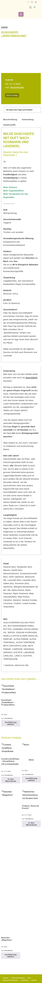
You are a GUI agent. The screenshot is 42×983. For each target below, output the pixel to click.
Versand (5, 978)
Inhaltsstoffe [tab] (9, 125)
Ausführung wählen (11, 723)
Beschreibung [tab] (10, 119)
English (36, 2)
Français (32, 2)
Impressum (24, 980)
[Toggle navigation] (21, 14)
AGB (28, 978)
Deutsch (28, 2)
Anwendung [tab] (28, 119)
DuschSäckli (31, 377)
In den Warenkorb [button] (10, 780)
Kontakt (34, 980)
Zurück (4, 27)
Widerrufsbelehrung (18, 978)
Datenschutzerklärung (10, 980)
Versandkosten (17, 87)
